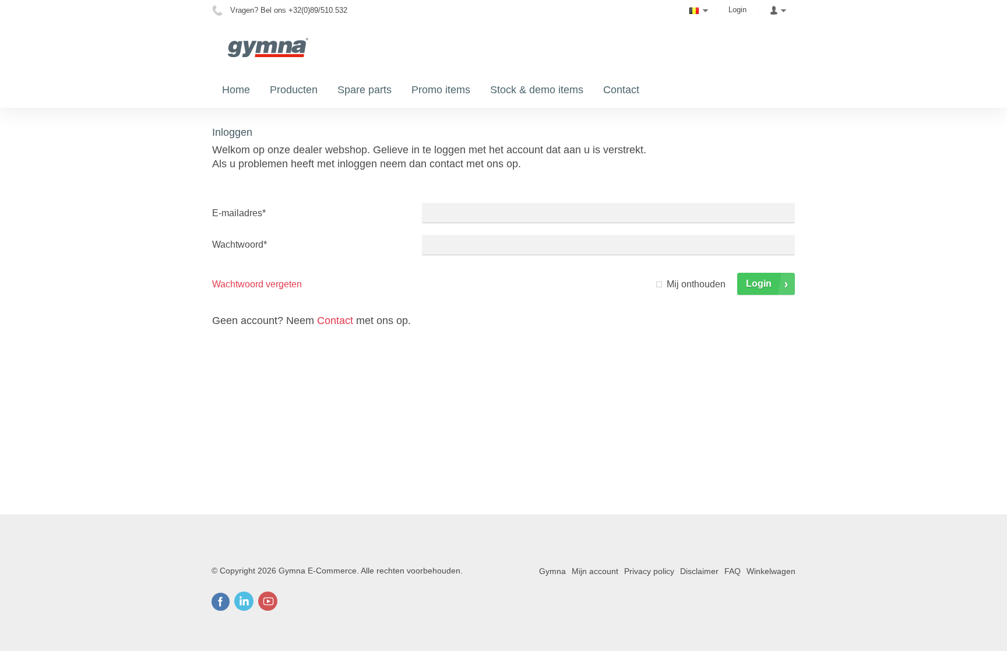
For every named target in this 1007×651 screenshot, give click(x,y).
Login (737, 9)
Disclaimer (699, 571)
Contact (335, 320)
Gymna (552, 571)
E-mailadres (239, 213)
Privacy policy (649, 571)
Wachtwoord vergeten (257, 284)
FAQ (732, 571)
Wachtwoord (239, 244)
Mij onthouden (696, 284)
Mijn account (595, 571)
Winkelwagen (771, 571)
